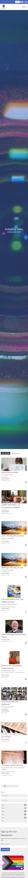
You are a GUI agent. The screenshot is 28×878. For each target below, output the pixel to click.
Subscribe (5, 849)
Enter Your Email (5, 844)
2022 (14, 811)
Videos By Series (15, 453)
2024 (14, 805)
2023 (14, 808)
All (2, 821)
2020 (14, 817)
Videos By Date (5, 453)
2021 (14, 814)
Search (17, 2)
